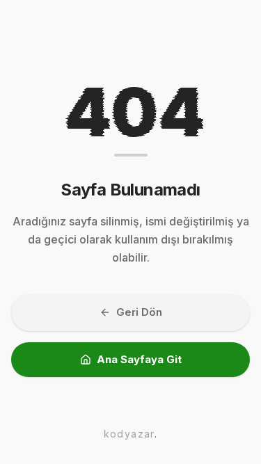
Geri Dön (139, 312)
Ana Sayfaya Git (139, 359)
